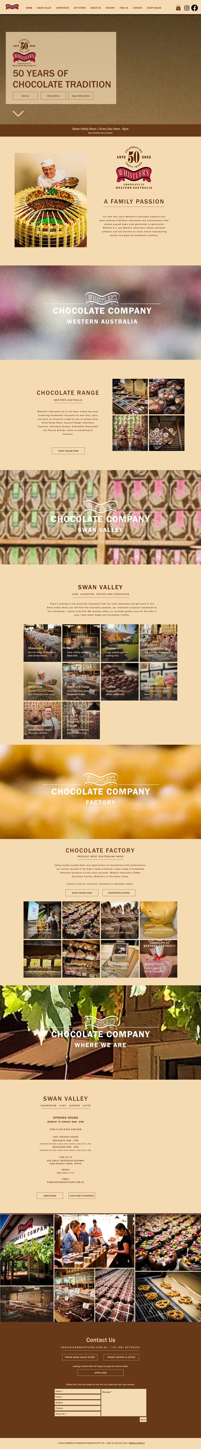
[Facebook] (194, 8)
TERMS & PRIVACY (137, 1443)
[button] (178, 7)
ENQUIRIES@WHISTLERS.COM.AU (65, 1182)
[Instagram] (187, 8)
